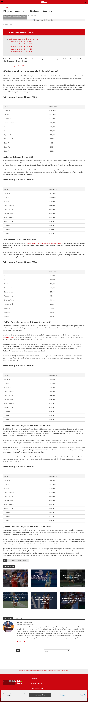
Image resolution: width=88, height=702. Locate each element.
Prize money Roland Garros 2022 (21, 52)
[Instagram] (20, 641)
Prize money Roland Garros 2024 (21, 46)
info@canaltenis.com (37, 683)
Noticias (5, 8)
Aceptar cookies (40, 695)
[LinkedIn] (22, 641)
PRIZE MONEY (12, 560)
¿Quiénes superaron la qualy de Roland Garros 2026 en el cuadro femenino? (44, 670)
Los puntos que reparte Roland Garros (15, 66)
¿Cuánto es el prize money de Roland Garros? (23, 39)
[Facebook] (24, 641)
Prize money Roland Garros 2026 (21, 41)
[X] (17, 641)
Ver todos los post (79, 618)
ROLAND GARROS (23, 560)
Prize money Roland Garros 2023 (21, 49)
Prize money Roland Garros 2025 (21, 44)
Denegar (62, 695)
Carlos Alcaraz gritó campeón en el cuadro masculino (44, 243)
